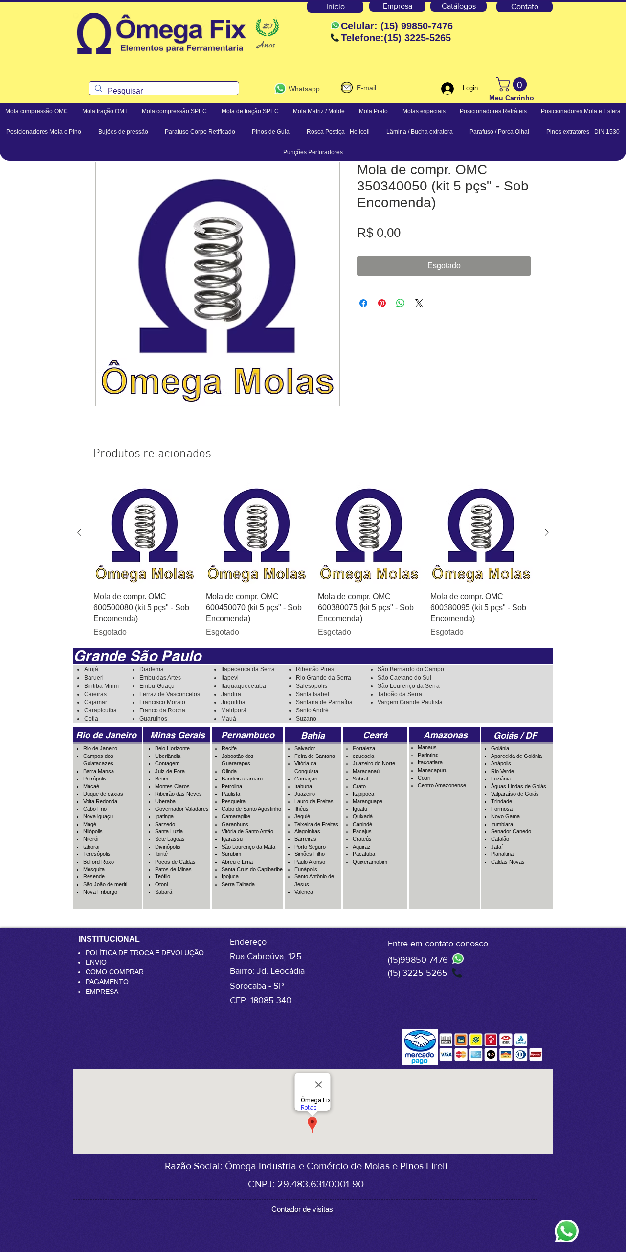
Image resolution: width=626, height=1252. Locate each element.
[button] (513, 84)
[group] (313, 560)
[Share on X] (419, 303)
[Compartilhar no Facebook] (363, 303)
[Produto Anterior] (79, 532)
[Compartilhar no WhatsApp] (400, 303)
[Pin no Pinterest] (382, 303)
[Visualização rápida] (144, 532)
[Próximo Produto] (547, 532)
